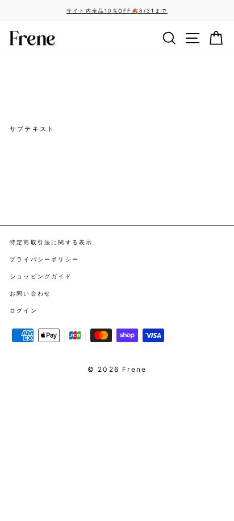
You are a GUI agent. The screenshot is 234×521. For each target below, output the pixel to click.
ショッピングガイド (41, 276)
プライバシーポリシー (44, 259)
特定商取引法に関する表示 (51, 242)
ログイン (23, 310)
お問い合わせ (30, 293)
